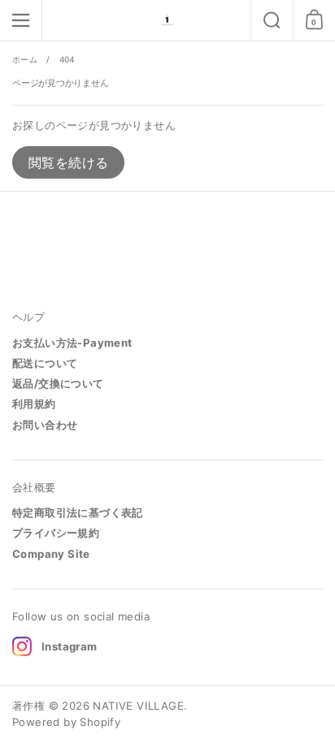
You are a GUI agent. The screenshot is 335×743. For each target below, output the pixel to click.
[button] (271, 20)
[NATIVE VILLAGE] (167, 20)
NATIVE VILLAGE (138, 705)
